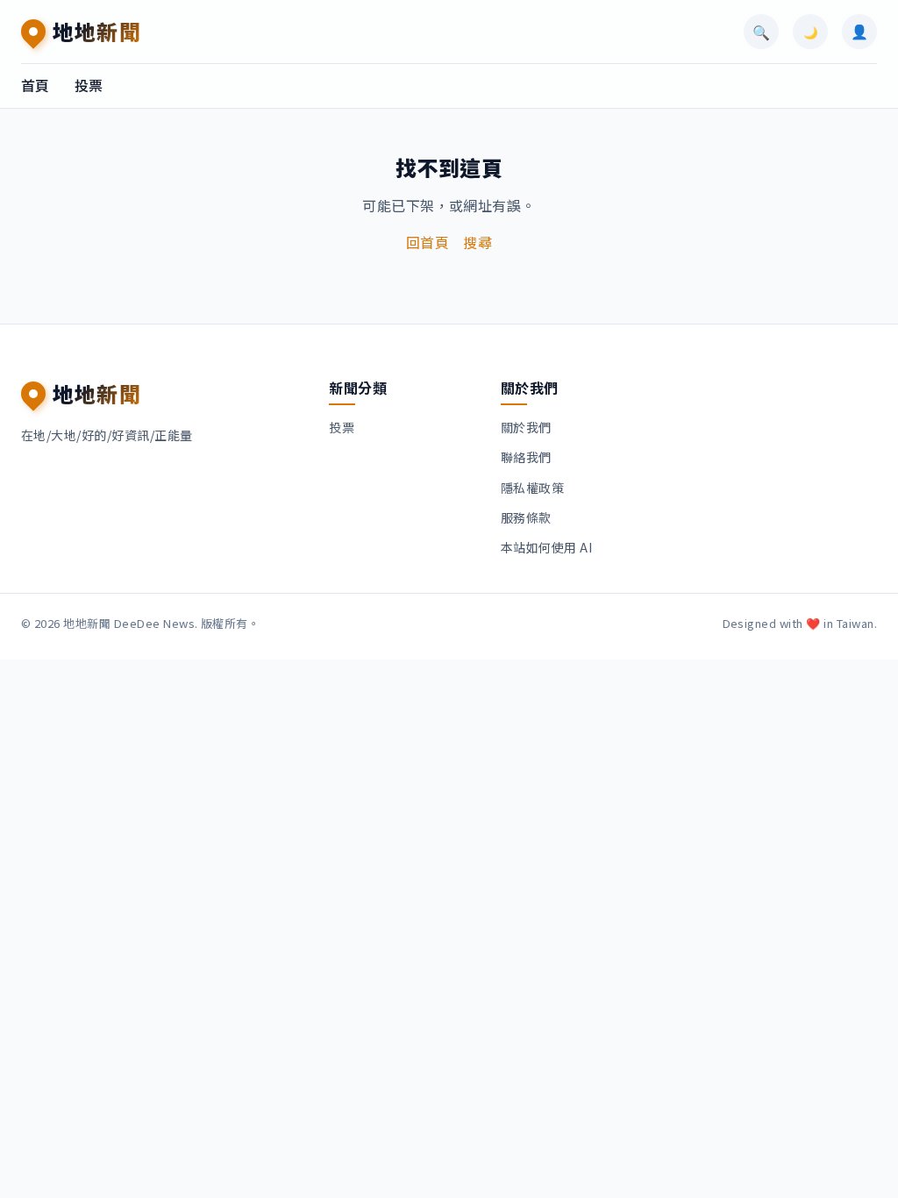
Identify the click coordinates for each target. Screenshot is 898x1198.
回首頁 (427, 242)
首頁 (35, 85)
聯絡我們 (526, 457)
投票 (89, 85)
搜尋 (477, 242)
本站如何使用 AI (546, 547)
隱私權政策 (532, 487)
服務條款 (526, 517)
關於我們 (526, 427)
